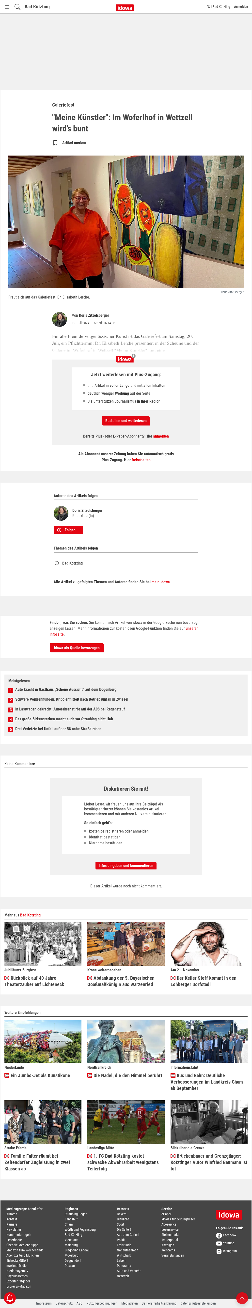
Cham (69, 1224)
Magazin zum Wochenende (25, 1250)
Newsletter (13, 1229)
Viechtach (71, 1240)
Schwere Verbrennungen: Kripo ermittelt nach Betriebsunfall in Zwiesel (71, 699)
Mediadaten (129, 1303)
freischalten (141, 459)
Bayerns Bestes (17, 1276)
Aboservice (168, 1224)
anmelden (161, 436)
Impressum (44, 1303)
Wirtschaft (124, 1255)
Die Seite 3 (124, 1229)
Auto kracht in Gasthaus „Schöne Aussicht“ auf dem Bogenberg (65, 689)
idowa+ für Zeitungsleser (178, 1219)
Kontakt (11, 1219)
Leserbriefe (14, 1240)
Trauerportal (169, 1240)
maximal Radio (16, 1266)
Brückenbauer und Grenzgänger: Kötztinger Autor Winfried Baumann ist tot (209, 1162)
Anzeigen (167, 1245)
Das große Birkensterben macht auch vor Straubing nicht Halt (64, 719)
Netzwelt (123, 1276)
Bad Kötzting (37, 7)
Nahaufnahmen (127, 1250)
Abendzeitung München (22, 1255)
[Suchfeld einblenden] (17, 6)
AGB (79, 1303)
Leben (121, 1260)
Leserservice (170, 1229)
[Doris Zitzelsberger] (60, 319)
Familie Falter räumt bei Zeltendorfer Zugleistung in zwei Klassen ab (37, 1162)
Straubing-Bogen (76, 1214)
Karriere (11, 1224)
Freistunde (124, 1245)
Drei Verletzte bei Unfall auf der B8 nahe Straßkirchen (58, 728)
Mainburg (71, 1245)
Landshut (71, 1219)
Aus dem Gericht (128, 1235)
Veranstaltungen (172, 1255)
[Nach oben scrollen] (242, 1297)
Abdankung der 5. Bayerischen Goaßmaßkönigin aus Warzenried (121, 981)
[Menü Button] (7, 6)
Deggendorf (73, 1260)
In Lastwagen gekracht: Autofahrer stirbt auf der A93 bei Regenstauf (70, 709)
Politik (121, 1240)
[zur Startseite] (231, 1213)
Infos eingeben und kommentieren (126, 865)
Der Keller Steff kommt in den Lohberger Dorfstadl (203, 981)
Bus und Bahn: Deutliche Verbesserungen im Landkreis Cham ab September (207, 1081)
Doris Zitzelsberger (94, 315)
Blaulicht (123, 1219)
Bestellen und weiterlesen (126, 420)
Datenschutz (64, 1303)
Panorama (124, 1266)
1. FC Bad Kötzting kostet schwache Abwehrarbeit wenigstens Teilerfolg (123, 1162)
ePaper (166, 1214)
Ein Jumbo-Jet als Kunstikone (39, 1075)
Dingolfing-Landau (77, 1250)
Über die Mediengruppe (22, 1245)
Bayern (121, 1214)
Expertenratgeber (18, 1281)
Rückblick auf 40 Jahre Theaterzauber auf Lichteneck (34, 981)
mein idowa (161, 582)
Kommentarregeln (18, 1235)
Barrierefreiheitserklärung (159, 1303)
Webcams (168, 1250)
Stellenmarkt (170, 1235)
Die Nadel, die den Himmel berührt (127, 1075)
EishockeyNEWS (17, 1260)
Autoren (11, 1214)
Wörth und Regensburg (80, 1229)
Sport (120, 1224)
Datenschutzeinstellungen (198, 1303)
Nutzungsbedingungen (101, 1303)
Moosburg (72, 1255)
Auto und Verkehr (129, 1271)
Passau (70, 1266)
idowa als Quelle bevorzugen (77, 648)
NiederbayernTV (17, 1271)
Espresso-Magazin (18, 1286)
